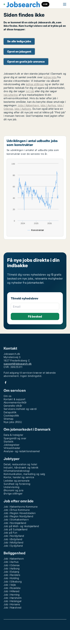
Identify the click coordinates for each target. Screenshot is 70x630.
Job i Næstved (13, 607)
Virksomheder (12, 447)
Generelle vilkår (13, 405)
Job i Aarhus (11, 561)
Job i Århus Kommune (17, 509)
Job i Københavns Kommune (21, 506)
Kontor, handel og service (19, 477)
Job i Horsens (12, 604)
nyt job (30, 91)
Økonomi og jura (13, 490)
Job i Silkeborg (13, 581)
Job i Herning (12, 594)
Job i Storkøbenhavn (16, 519)
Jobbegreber (11, 444)
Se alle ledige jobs (19, 41)
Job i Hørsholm (13, 597)
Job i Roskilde (12, 587)
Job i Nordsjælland (15, 522)
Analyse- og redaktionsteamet (22, 451)
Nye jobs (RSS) (13, 421)
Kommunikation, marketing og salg (24, 473)
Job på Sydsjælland (16, 529)
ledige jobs (50, 77)
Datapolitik (10, 412)
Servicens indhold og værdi (20, 408)
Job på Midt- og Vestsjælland (21, 526)
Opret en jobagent (19, 51)
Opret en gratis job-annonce (26, 61)
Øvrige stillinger (13, 493)
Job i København (14, 558)
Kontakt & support (14, 399)
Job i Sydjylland (13, 545)
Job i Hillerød (11, 591)
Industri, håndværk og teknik (21, 467)
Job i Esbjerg (11, 571)
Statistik (8, 441)
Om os (7, 395)
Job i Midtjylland (13, 542)
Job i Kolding (11, 578)
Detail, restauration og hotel (20, 464)
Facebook (6, 382)
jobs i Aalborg (23, 108)
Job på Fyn (10, 532)
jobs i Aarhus (48, 105)
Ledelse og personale (16, 480)
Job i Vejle (10, 584)
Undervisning (11, 487)
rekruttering (11, 94)
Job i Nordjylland (14, 535)
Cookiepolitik (11, 415)
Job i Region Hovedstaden (20, 513)
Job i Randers (12, 574)
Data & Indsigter (13, 434)
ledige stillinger (35, 84)
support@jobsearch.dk (18, 363)
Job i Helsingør (13, 601)
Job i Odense (12, 565)
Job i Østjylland (13, 539)
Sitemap (8, 418)
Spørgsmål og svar (15, 438)
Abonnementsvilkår (15, 402)
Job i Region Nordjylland (18, 516)
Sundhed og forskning (17, 483)
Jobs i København (28, 105)
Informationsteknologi (17, 470)
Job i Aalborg (12, 568)
